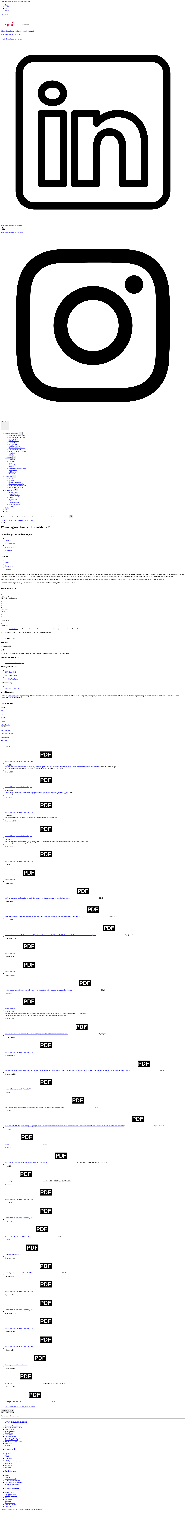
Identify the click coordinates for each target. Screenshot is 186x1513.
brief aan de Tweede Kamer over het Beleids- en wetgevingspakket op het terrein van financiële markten (36, 1034)
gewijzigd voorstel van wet (13, 1402)
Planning (7, 1477)
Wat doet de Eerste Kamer (13, 1426)
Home (6, 5)
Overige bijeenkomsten (12, 1484)
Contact (7, 6)
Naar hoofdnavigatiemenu (22, 1)
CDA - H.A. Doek (10, 672)
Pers (6, 8)
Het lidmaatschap (10, 1431)
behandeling (8, 1181)
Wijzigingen (8, 1465)
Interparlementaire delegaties (13, 1462)
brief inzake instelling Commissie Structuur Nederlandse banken (24, 817)
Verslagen (8, 1506)
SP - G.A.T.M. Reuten (11, 679)
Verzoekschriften (10, 1503)
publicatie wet (9, 1144)
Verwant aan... (9, 569)
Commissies (8, 1458)
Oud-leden (8, 1467)
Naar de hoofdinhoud (7, 1)
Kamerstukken (12, 1488)
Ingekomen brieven (10, 1504)
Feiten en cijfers (9, 1429)
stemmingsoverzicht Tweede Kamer (16, 1365)
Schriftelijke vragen (11, 1496)
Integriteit (7, 1460)
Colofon (7, 1445)
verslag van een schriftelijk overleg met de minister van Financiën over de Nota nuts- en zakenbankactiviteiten (38, 990)
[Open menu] (21, 433)
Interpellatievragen (10, 1494)
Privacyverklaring (12, 1509)
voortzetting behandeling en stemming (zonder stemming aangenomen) (26, 1162)
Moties (7, 1497)
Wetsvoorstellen (9, 1492)
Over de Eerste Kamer (16, 1422)
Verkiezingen (9, 1433)
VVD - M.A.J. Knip (11, 675)
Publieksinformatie (10, 1436)
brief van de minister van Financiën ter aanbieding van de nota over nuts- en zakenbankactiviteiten (35, 1107)
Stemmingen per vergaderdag (14, 1482)
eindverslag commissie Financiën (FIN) (17, 1236)
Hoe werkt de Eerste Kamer (13, 1427)
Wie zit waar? (9, 1463)
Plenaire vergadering (11, 1479)
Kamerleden (11, 1449)
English (7, 10)
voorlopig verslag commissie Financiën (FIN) (18, 1273)
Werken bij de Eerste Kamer (13, 1441)
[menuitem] (12, 433)
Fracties (7, 1457)
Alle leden (8, 1455)
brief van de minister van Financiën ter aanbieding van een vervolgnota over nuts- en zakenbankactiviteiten (37, 898)
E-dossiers (8, 1501)
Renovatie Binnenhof (11, 1440)
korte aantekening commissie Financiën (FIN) (19, 761)
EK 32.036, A (13, 629)
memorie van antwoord (12, 1254)
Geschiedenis (9, 1434)
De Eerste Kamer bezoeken (13, 1438)
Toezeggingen (9, 1499)
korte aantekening (10, 879)
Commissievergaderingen (12, 1480)
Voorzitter (8, 1453)
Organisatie (8, 1443)
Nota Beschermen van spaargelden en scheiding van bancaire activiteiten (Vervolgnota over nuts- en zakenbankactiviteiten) (42, 916)
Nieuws (7, 1475)
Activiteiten (10, 1471)
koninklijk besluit (13, 696)
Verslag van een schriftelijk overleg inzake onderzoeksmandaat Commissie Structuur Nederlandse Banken (37, 792)
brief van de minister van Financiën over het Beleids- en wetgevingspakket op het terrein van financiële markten (39, 1013)
